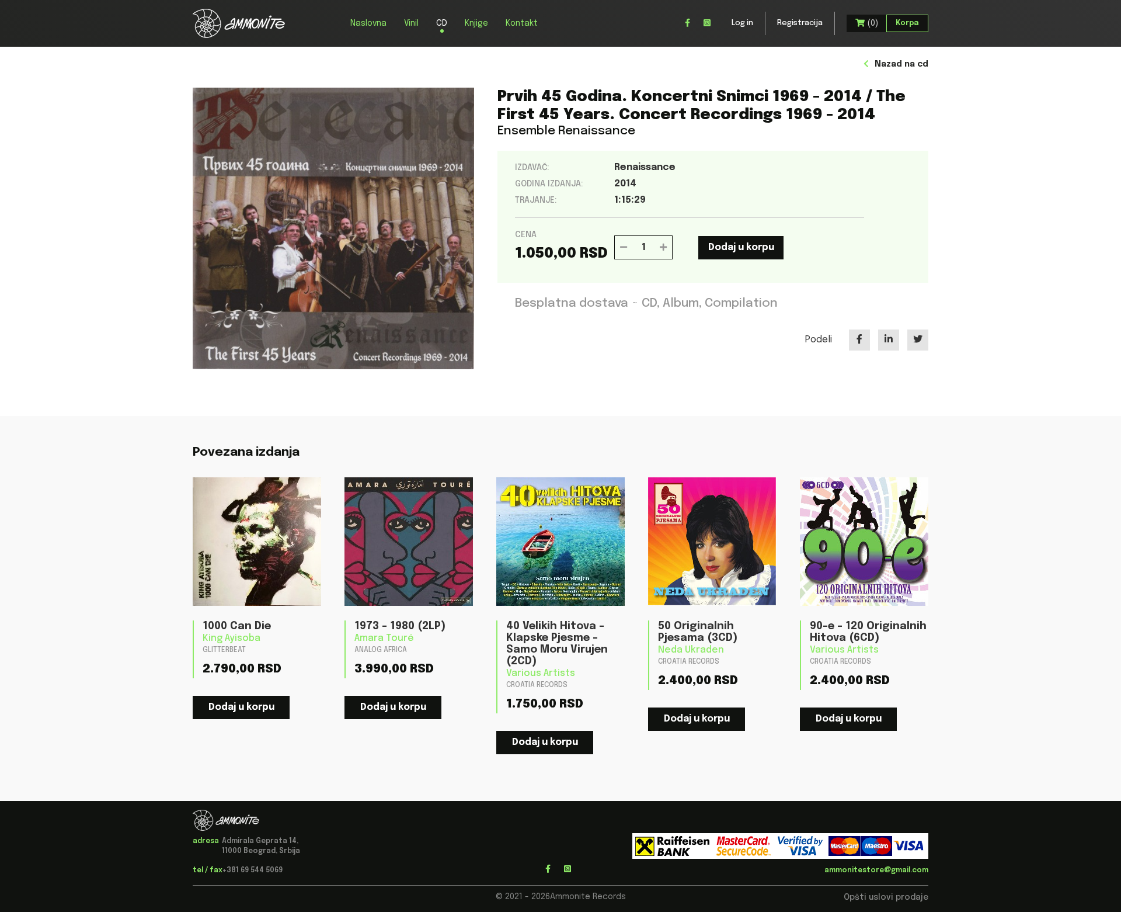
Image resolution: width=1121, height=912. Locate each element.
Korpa (907, 23)
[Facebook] (687, 23)
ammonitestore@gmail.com (876, 870)
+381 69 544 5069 (252, 870)
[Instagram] (707, 23)
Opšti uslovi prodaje (886, 897)
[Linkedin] (888, 340)
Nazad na (901, 64)
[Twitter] (917, 340)
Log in (742, 23)
